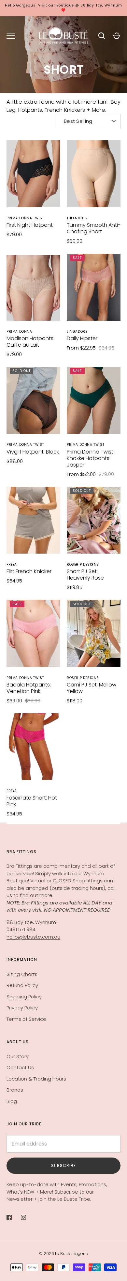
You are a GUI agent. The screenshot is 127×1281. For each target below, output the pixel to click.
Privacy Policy (22, 1007)
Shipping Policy (24, 996)
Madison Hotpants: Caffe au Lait (30, 342)
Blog (12, 1101)
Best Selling (78, 121)
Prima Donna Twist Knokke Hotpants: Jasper (90, 458)
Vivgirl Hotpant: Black (33, 451)
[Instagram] (28, 1217)
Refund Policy (22, 985)
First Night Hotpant (30, 225)
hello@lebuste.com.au (33, 936)
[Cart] (116, 36)
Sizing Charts (22, 974)
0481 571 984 (21, 929)
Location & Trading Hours (36, 1078)
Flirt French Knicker (29, 571)
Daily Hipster (82, 338)
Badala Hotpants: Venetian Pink (29, 688)
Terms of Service (26, 1019)
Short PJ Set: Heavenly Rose (85, 575)
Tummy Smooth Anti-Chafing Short (93, 228)
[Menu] (11, 36)
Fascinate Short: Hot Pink (32, 801)
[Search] (101, 36)
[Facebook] (14, 1217)
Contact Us (20, 1067)
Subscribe (63, 1165)
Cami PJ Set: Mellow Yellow (91, 688)
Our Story (18, 1056)
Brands (15, 1089)
